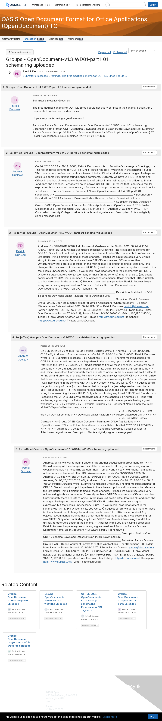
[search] (109, 4)
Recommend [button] (149, 87)
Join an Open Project (93, 696)
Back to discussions (20, 52)
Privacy (122, 701)
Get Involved (89, 692)
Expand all (104, 52)
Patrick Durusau (19, 609)
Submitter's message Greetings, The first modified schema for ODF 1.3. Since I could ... (75, 75)
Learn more (110, 716)
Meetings (55, 38)
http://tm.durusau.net (111, 316)
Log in (153, 4)
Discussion (34, 38)
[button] (63, 4)
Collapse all (120, 52)
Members (75, 38)
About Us (123, 698)
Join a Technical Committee (96, 701)
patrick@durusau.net (136, 306)
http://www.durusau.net (52, 320)
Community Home (11, 38)
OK (154, 716)
